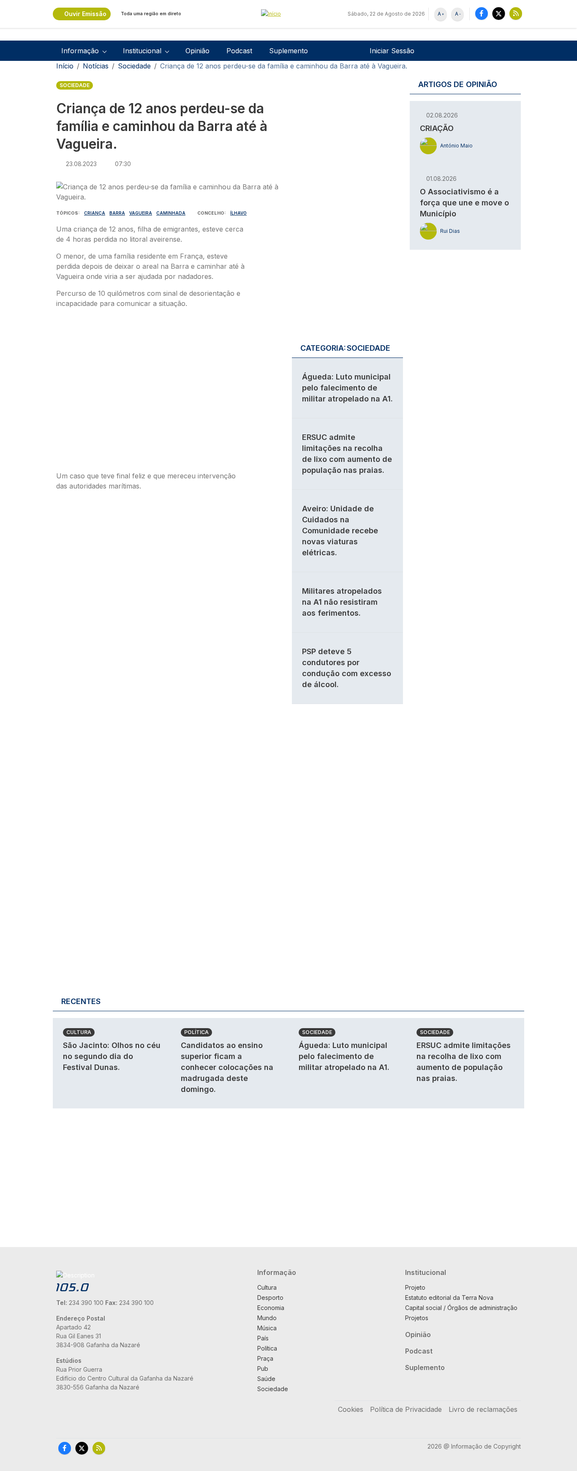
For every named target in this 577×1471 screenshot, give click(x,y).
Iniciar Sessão (392, 50)
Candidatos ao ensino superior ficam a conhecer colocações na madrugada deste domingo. (227, 1067)
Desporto (270, 1297)
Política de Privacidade (406, 1409)
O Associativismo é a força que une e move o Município (464, 202)
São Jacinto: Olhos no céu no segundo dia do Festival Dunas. (112, 1056)
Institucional (425, 1272)
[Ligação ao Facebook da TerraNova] (481, 13)
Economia (270, 1307)
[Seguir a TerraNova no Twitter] (499, 13)
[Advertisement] (150, 392)
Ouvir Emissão (85, 13)
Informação (276, 1272)
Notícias (96, 66)
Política (196, 1032)
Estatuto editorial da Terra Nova (449, 1297)
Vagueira (140, 213)
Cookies (350, 1409)
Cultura (78, 1032)
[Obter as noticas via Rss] (516, 13)
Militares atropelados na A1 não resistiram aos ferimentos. (342, 602)
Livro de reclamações (483, 1409)
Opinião (197, 50)
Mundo (267, 1317)
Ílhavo (238, 213)
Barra (117, 213)
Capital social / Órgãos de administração (461, 1307)
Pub (262, 1368)
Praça (265, 1358)
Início (64, 66)
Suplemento (288, 50)
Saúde (266, 1378)
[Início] (288, 14)
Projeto (415, 1287)
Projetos (416, 1317)
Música (267, 1328)
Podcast (239, 50)
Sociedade (134, 66)
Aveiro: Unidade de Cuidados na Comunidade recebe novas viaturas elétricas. (340, 530)
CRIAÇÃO (437, 128)
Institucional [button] (142, 50)
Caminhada (170, 213)
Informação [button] (80, 50)
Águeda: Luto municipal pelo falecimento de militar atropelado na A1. (347, 387)
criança (94, 213)
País (263, 1338)
